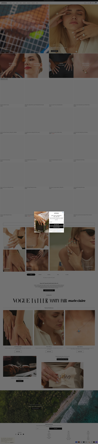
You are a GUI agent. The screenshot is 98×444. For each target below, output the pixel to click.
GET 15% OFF (56, 224)
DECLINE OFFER (56, 227)
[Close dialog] (63, 212)
